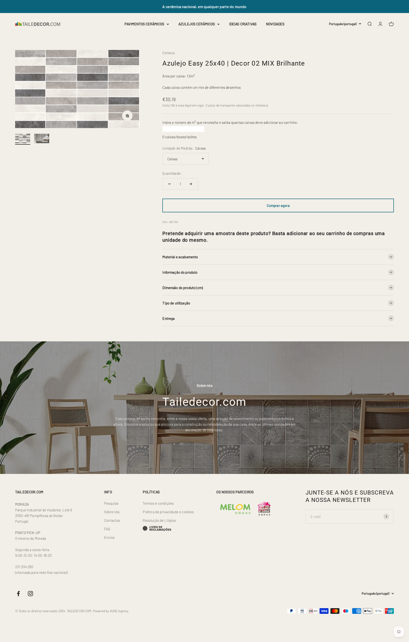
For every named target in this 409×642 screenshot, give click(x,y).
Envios (109, 537)
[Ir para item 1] (22, 139)
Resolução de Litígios (159, 520)
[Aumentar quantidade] (191, 184)
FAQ (107, 529)
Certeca (168, 53)
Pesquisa (111, 503)
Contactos (112, 520)
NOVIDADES (275, 24)
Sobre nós (112, 512)
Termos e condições (158, 503)
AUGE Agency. (119, 611)
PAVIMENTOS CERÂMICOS (144, 24)
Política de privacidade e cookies (168, 512)
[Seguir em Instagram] (30, 593)
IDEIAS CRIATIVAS (243, 24)
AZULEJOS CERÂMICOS (196, 24)
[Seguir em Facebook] (18, 593)
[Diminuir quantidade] (169, 184)
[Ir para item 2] (41, 139)
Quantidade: (172, 173)
